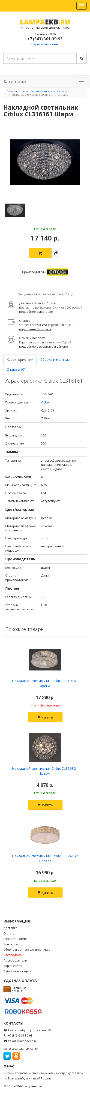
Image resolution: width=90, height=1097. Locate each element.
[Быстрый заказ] (56, 253)
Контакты (10, 944)
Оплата (9, 933)
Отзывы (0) (16, 369)
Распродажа (12, 955)
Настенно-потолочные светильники (44, 91)
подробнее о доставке (36, 312)
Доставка (10, 928)
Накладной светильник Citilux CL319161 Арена (45, 683)
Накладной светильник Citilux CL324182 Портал (45, 858)
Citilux (45, 402)
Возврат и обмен (16, 939)
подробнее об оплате (35, 329)
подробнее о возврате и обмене (43, 346)
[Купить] (40, 253)
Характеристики (20, 359)
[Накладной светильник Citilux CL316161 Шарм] (45, 162)
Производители (15, 960)
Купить (46, 717)
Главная (12, 91)
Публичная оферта (17, 971)
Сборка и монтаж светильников (27, 949)
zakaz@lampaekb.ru (22, 1041)
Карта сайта (12, 966)
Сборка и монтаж (54, 359)
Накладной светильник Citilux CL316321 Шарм (45, 770)
